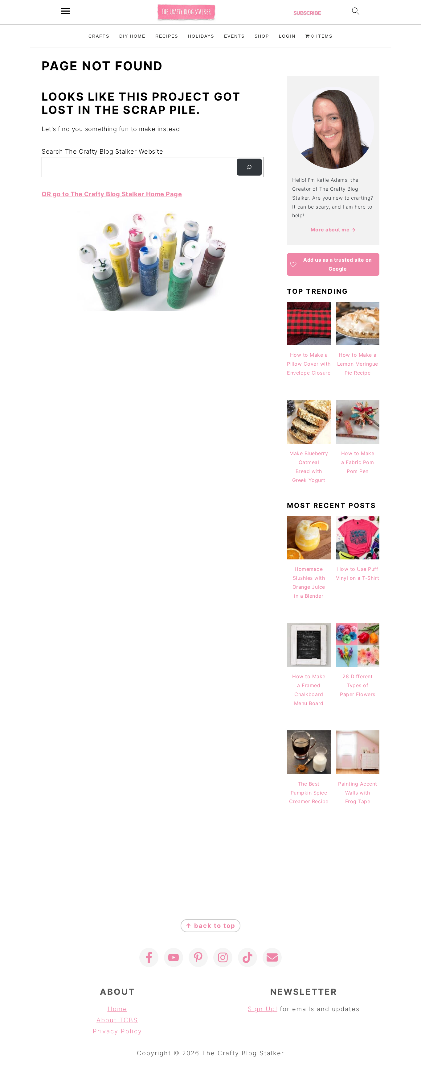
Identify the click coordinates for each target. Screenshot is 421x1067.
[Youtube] (173, 957)
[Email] (272, 957)
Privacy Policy (117, 1031)
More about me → (333, 229)
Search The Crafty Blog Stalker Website (102, 151)
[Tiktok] (247, 957)
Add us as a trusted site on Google (337, 264)
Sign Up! (262, 1009)
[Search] (249, 167)
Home (117, 1009)
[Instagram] (222, 957)
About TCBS (117, 1020)
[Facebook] (148, 957)
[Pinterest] (198, 957)
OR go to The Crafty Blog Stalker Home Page (112, 194)
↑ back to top (210, 925)
